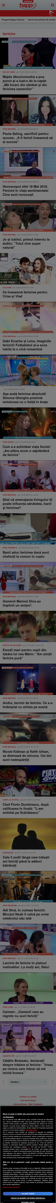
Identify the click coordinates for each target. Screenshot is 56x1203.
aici (29, 1147)
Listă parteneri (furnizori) (11, 1187)
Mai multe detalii (31, 1130)
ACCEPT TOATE (28, 1193)
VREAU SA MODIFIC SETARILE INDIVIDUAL (28, 1198)
